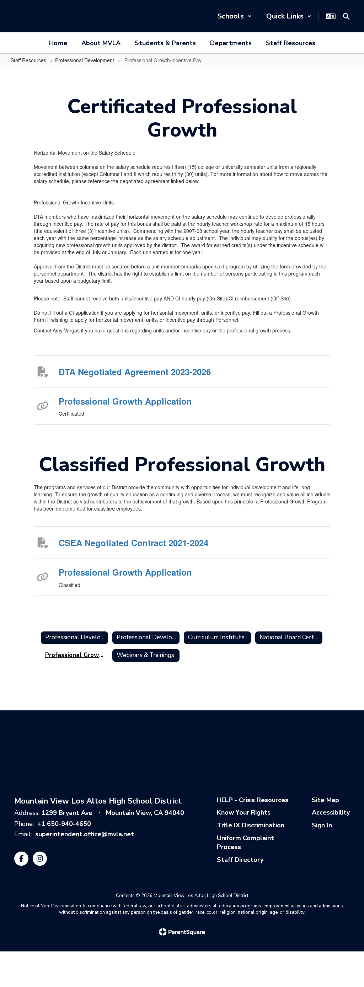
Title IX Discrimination (250, 825)
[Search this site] (346, 16)
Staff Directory (240, 859)
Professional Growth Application (125, 401)
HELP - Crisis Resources (252, 800)
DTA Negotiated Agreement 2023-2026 (135, 372)
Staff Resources (28, 60)
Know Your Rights (244, 812)
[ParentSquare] (182, 932)
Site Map (325, 800)
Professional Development (84, 60)
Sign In (322, 825)
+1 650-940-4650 (64, 824)
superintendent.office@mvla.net (84, 834)
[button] (235, 16)
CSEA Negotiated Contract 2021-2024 (133, 543)
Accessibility (331, 812)
